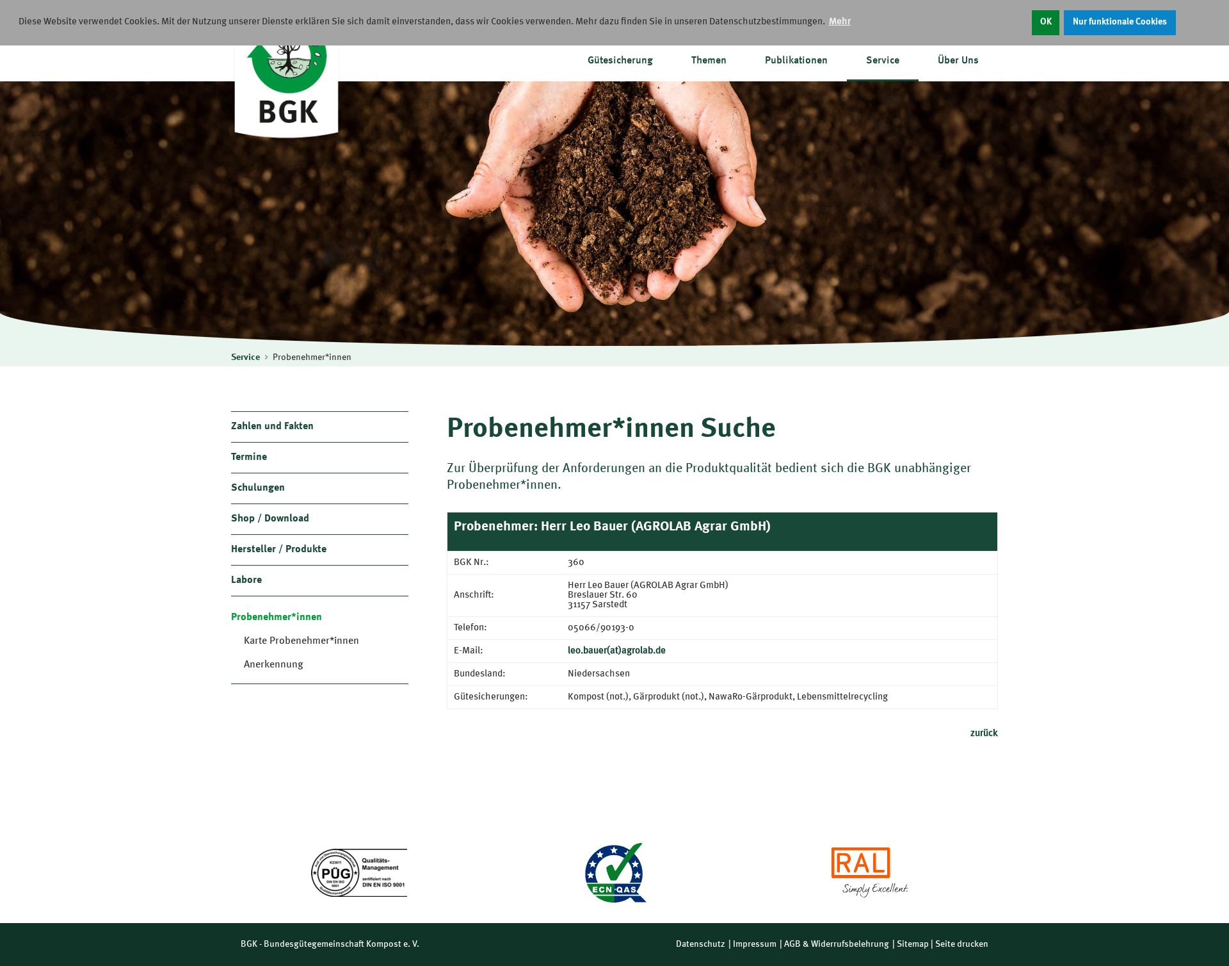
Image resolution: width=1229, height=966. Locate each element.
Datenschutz (700, 944)
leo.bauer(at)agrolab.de (617, 651)
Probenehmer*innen (312, 357)
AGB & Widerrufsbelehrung (836, 944)
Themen (709, 61)
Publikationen (796, 61)
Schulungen (258, 488)
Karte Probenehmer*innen (301, 641)
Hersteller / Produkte (278, 549)
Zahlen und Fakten (272, 427)
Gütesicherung (620, 61)
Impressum (754, 944)
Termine (249, 457)
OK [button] (1046, 22)
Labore (246, 580)
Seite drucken (961, 944)
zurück (984, 734)
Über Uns (958, 61)
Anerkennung (273, 665)
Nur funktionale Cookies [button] (1120, 22)
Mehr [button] (840, 22)
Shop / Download (270, 519)
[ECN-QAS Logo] (614, 873)
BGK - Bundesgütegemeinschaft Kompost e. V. (330, 944)
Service (882, 61)
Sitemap (913, 944)
